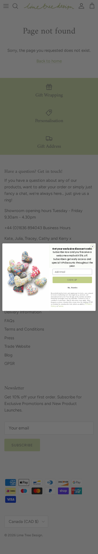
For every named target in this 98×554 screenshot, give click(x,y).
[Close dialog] (92, 246)
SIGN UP (72, 279)
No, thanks (72, 287)
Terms (60, 306)
